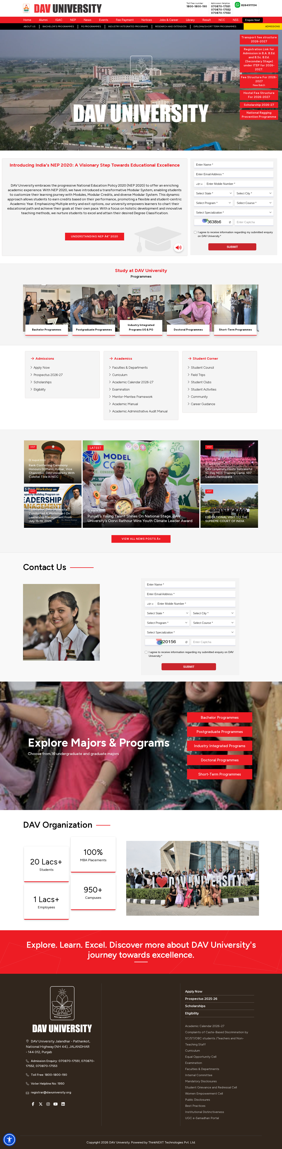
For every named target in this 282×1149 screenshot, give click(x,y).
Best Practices (195, 1106)
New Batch (259, 81)
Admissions (272, 26)
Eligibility (40, 389)
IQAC (58, 20)
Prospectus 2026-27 (48, 375)
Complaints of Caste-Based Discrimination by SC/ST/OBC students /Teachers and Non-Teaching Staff (216, 1038)
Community (199, 397)
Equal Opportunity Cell (200, 1057)
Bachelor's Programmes (58, 26)
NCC (222, 20)
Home (27, 20)
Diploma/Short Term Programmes (215, 26)
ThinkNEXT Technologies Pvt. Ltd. (171, 1142)
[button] (9, 1139)
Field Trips (198, 375)
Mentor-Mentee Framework (132, 397)
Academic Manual (125, 404)
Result (206, 20)
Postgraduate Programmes (219, 731)
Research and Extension (170, 26)
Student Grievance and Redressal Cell (211, 1087)
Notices (146, 20)
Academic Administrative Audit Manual (139, 411)
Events (103, 20)
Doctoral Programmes (220, 760)
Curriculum (119, 375)
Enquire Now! (252, 20)
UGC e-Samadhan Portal (202, 1118)
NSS (235, 20)
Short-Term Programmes (219, 774)
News (87, 20)
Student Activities (203, 389)
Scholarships (43, 382)
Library (190, 20)
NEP (73, 20)
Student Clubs (201, 382)
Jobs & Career (169, 20)
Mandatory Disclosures (201, 1081)
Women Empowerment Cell (204, 1093)
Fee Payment (125, 20)
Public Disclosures (197, 1099)
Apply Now (42, 367)
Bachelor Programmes (220, 717)
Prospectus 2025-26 (201, 999)
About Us (29, 26)
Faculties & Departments (130, 367)
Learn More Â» (46, 330)
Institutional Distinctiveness (204, 1112)
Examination (121, 389)
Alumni (43, 20)
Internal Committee (198, 1075)
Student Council (202, 367)
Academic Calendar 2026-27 (132, 382)
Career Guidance (203, 404)
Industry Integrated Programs (128, 26)
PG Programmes (91, 26)
